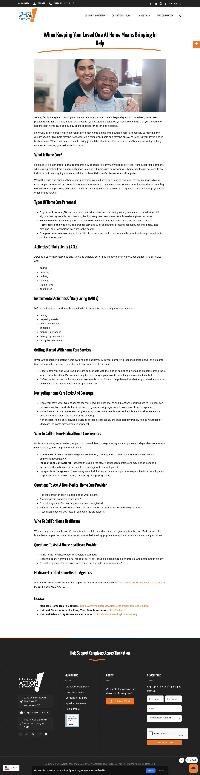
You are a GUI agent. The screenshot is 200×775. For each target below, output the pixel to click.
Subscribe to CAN (164, 742)
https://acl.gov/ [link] (117, 610)
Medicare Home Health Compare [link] (143, 582)
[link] (196, 44)
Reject (161, 771)
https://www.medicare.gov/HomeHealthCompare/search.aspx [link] (114, 606)
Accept (151, 771)
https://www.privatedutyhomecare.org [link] (116, 614)
